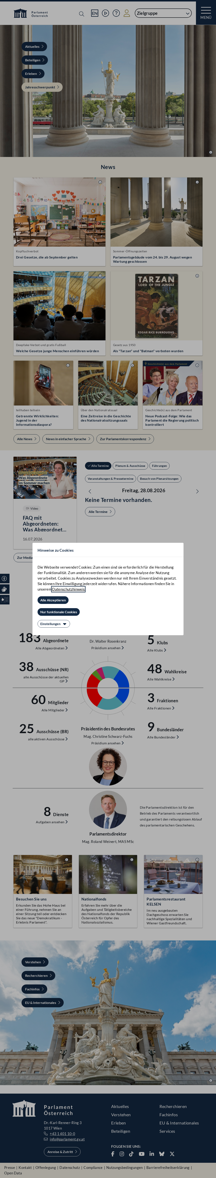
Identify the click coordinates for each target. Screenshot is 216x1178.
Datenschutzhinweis (68, 589)
